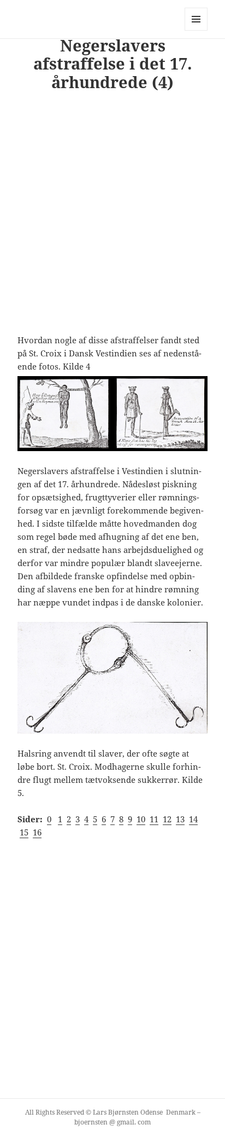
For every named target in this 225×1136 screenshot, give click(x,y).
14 (193, 819)
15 (24, 832)
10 (141, 819)
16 (37, 832)
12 (167, 819)
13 (180, 819)
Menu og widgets (196, 30)
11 (154, 819)
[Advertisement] (112, 217)
